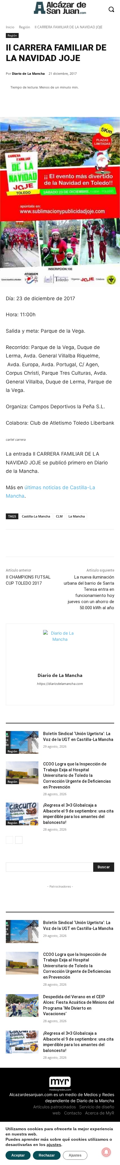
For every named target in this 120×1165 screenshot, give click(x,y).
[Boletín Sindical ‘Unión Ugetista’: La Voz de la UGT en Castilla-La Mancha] (22, 742)
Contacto (73, 1112)
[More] (106, 102)
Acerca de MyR (99, 1112)
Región (24, 27)
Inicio (10, 27)
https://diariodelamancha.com (60, 684)
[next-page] (18, 840)
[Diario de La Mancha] (60, 647)
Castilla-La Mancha (36, 516)
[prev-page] (9, 840)
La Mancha (76, 516)
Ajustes (75, 1155)
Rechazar (47, 1155)
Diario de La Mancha (28, 73)
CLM (59, 516)
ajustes (54, 1144)
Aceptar (18, 1155)
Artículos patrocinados (54, 1106)
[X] (60, 694)
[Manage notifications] (106, 1152)
